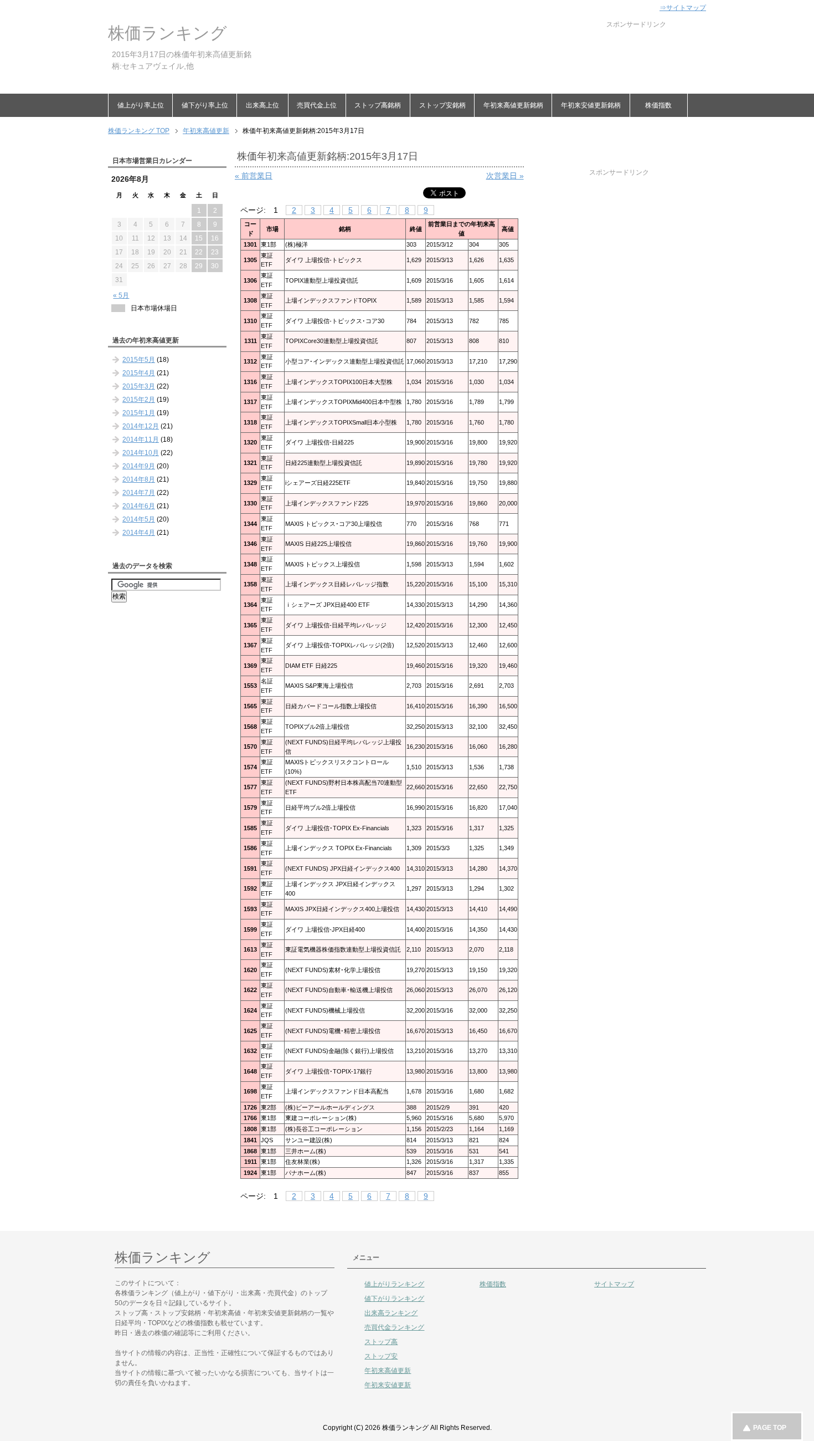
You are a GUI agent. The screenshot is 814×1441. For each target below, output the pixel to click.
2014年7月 (138, 493)
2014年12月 (140, 426)
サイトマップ (614, 1284)
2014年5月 (138, 519)
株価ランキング (167, 33)
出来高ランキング (391, 1313)
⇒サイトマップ (683, 8)
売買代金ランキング (394, 1327)
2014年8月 (138, 479)
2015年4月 (138, 373)
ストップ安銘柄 (442, 105)
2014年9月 (138, 466)
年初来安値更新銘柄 (591, 105)
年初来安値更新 (387, 1385)
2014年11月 (140, 439)
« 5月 (121, 295)
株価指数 (658, 105)
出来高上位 (262, 105)
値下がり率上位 (205, 105)
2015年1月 (138, 413)
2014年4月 (138, 532)
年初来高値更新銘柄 (513, 105)
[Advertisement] (464, 54)
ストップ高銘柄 (377, 105)
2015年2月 (138, 399)
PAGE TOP (769, 1428)
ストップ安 (381, 1356)
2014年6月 (138, 506)
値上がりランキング (394, 1284)
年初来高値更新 (387, 1370)
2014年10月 (140, 453)
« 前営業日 (253, 175)
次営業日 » (505, 175)
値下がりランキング (394, 1298)
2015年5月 (138, 360)
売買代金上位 (317, 105)
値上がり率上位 (140, 105)
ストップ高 (381, 1342)
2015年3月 (138, 386)
